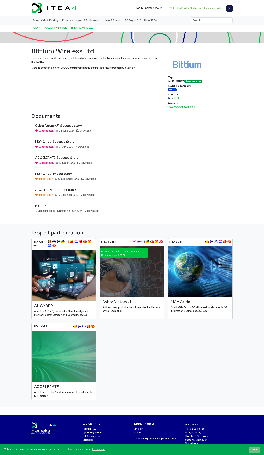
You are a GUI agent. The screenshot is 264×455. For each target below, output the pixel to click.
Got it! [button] (254, 449)
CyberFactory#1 (116, 302)
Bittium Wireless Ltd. (82, 27)
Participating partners (55, 27)
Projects (36, 27)
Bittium (41, 206)
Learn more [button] (98, 449)
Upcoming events (92, 432)
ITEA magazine (91, 436)
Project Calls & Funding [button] (45, 20)
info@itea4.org (193, 432)
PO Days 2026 (133, 20)
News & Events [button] (112, 20)
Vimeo (137, 432)
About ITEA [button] (150, 20)
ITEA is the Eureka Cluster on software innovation (196, 8)
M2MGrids (180, 302)
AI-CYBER (43, 306)
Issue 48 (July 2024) (71, 210)
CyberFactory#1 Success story (58, 126)
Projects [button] (66, 20)
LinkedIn (138, 428)
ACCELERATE (46, 386)
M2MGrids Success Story (54, 142)
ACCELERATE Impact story (55, 190)
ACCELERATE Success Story (56, 158)
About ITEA (89, 428)
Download (85, 130)
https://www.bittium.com (181, 106)
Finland (175, 98)
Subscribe (88, 439)
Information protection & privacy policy (155, 438)
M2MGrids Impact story (53, 174)
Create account (153, 7)
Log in (139, 7)
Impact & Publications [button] (87, 20)
